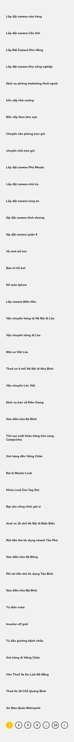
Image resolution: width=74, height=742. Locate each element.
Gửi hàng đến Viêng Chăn (24, 456)
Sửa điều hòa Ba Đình (21, 419)
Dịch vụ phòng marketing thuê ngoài (32, 83)
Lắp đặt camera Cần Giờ (23, 33)
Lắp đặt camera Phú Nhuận (25, 167)
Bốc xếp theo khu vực (21, 117)
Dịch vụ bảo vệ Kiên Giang (25, 402)
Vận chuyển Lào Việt (20, 385)
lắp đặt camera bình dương (25, 217)
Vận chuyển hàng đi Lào (23, 335)
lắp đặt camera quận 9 (21, 234)
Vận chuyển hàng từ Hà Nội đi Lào (30, 318)
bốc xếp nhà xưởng (20, 100)
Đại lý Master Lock (19, 473)
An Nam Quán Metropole (23, 708)
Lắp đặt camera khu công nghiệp (29, 66)
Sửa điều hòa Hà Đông (22, 557)
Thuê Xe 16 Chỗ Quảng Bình (26, 691)
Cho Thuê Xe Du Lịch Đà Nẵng (27, 674)
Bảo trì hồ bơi (15, 268)
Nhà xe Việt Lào (17, 352)
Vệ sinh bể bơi (16, 251)
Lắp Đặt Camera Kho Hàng (24, 50)
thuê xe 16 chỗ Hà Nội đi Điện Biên (30, 523)
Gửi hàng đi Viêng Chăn (23, 657)
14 (55, 725)
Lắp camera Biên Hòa (21, 301)
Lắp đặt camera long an (22, 201)
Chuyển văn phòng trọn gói (25, 133)
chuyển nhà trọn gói (20, 150)
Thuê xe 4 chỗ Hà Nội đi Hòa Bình (29, 368)
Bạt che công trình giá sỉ (23, 506)
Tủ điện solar (15, 607)
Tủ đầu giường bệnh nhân (24, 640)
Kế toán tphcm (16, 284)
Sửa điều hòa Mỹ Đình (21, 590)
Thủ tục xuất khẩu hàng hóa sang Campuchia (30, 437)
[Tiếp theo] (64, 725)
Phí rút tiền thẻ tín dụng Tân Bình (29, 573)
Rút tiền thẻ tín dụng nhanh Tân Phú (32, 540)
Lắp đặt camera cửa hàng (24, 16)
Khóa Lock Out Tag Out (22, 490)
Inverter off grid (17, 624)
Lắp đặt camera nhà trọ (22, 184)
